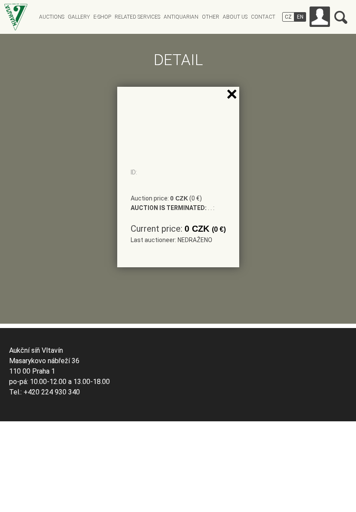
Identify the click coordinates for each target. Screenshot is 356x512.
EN (300, 17)
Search (340, 17)
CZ (288, 17)
